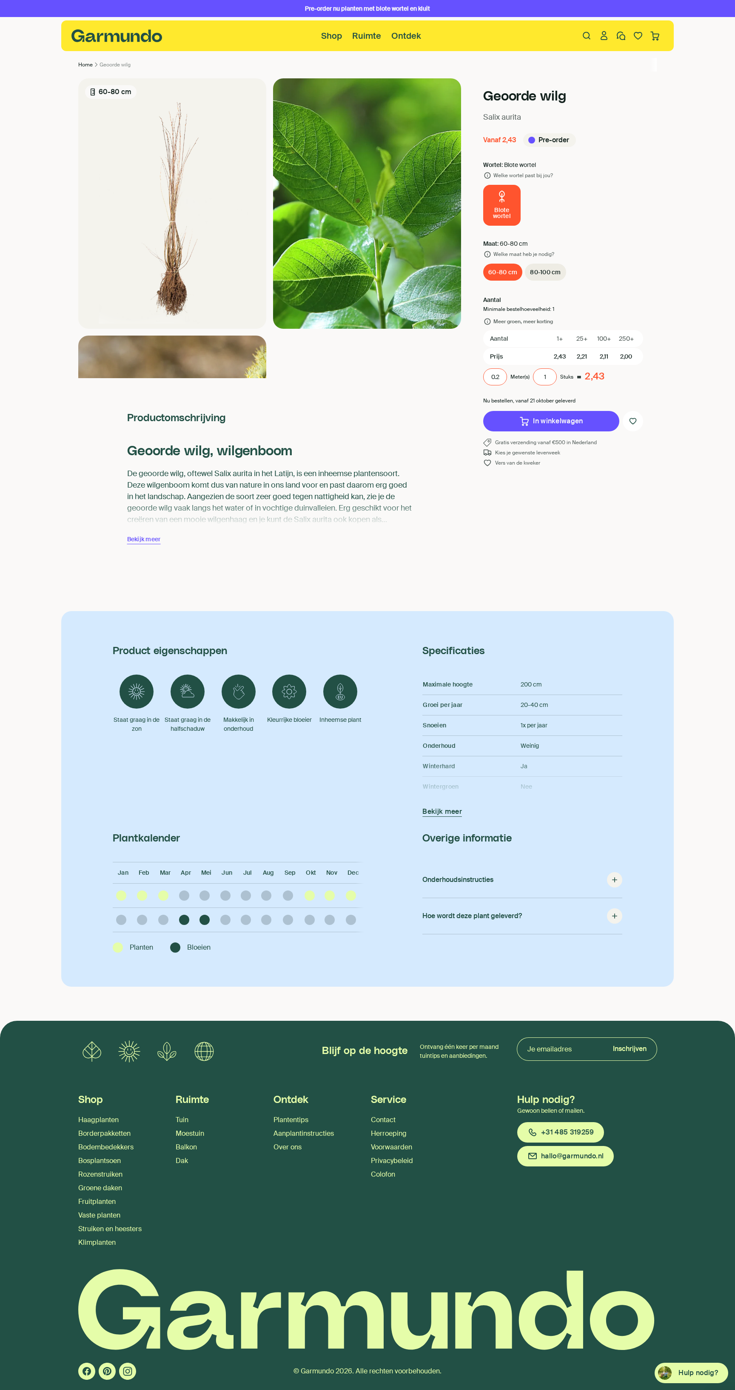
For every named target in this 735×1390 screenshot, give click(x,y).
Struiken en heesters (110, 1228)
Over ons (287, 1147)
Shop (331, 35)
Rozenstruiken (100, 1174)
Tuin (182, 1119)
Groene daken (100, 1187)
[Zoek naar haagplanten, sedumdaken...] (586, 35)
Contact (383, 1119)
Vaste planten (99, 1215)
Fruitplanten (97, 1201)
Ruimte (366, 35)
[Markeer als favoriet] (633, 421)
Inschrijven (630, 1048)
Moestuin (190, 1133)
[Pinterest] (107, 1371)
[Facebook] (86, 1371)
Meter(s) (520, 376)
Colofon (383, 1174)
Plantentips (290, 1119)
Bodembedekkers (106, 1147)
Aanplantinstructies (303, 1133)
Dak (182, 1160)
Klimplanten (97, 1242)
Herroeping (389, 1133)
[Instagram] (127, 1371)
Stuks (566, 376)
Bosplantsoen (99, 1160)
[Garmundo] (116, 35)
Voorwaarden (391, 1147)
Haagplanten (98, 1119)
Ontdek (406, 35)
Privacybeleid (392, 1160)
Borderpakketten (104, 1133)
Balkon (186, 1147)
